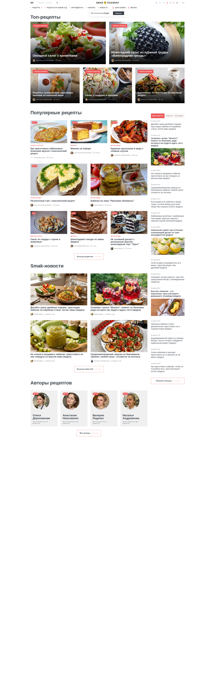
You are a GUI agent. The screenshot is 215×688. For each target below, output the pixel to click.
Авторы (133, 8)
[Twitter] (170, 2)
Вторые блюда (35, 197)
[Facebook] (156, 2)
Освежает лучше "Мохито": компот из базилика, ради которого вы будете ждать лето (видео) (117, 308)
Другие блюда (116, 145)
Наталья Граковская (101, 361)
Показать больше (164, 381)
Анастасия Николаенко (45, 60)
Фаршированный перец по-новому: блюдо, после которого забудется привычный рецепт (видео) (167, 340)
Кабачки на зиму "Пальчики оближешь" (112, 201)
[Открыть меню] (32, 3)
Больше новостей (85, 369)
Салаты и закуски (40, 25)
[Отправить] (57, 2)
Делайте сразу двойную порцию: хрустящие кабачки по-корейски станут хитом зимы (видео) (57, 308)
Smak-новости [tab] (157, 116)
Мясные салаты (36, 236)
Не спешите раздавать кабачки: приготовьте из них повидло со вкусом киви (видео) (56, 355)
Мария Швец (38, 314)
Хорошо (118, 13)
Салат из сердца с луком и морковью (45, 240)
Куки (106, 13)
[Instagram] (173, 2)
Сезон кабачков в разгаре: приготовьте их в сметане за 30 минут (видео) (165, 354)
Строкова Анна (39, 157)
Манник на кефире (81, 148)
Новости (104, 8)
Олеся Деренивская (81, 246)
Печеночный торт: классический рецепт (52, 201)
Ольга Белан (98, 205)
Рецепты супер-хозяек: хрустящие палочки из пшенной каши (53, 93)
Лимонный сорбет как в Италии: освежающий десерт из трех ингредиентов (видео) (167, 232)
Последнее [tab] (179, 116)
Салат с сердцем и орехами (101, 95)
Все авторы (85, 433)
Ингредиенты (77, 8)
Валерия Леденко (98, 417)
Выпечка (74, 145)
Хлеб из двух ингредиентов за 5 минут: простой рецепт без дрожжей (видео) (166, 265)
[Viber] (160, 3)
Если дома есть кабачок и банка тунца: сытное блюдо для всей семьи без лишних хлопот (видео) (167, 204)
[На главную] (107, 3)
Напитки (91, 8)
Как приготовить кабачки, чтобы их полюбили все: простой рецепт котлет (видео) (167, 368)
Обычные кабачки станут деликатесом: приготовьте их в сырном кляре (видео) (165, 326)
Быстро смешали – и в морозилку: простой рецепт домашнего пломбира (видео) (166, 293)
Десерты (74, 236)
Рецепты (36, 8)
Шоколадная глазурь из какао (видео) (87, 240)
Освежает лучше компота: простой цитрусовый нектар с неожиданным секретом (167, 279)
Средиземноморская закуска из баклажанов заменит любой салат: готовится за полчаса (115, 355)
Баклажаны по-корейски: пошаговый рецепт (160, 93)
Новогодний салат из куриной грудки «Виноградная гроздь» (139, 54)
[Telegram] (164, 2)
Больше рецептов (85, 257)
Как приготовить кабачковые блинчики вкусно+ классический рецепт (48, 151)
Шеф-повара (120, 8)
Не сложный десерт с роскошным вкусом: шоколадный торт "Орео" (125, 241)
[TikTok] (177, 2)
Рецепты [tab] (169, 116)
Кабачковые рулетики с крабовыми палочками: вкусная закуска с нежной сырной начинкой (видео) (167, 218)
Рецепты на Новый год (57, 8)
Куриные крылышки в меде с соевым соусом (127, 149)
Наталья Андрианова (123, 60)
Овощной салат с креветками (55, 55)
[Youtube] (167, 2)
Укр (183, 3)
